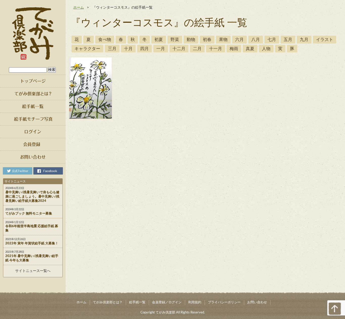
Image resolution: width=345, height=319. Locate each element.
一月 (160, 49)
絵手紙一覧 (137, 302)
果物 (223, 39)
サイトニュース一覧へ (33, 271)
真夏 (250, 49)
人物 (266, 49)
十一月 (215, 49)
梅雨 (234, 49)
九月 (304, 39)
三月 (112, 49)
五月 (288, 39)
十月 (128, 49)
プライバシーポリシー (224, 302)
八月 (255, 39)
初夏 (158, 39)
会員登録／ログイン (167, 302)
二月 (197, 49)
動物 (191, 39)
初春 (207, 39)
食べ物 (104, 39)
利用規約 (194, 302)
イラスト (324, 39)
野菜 (174, 39)
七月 (271, 39)
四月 (144, 49)
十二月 (179, 49)
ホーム (78, 7)
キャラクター (87, 49)
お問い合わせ (257, 302)
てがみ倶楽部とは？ (107, 302)
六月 (239, 39)
